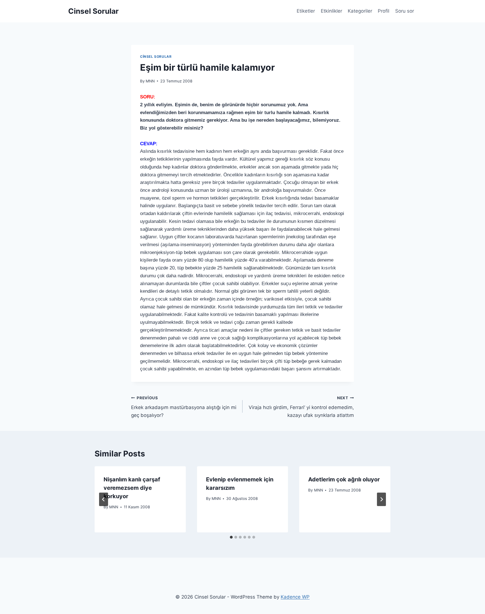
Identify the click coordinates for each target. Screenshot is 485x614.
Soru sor (404, 11)
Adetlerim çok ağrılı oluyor (344, 479)
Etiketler (306, 11)
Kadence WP (295, 597)
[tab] (231, 537)
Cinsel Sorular (155, 56)
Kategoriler (360, 11)
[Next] (381, 499)
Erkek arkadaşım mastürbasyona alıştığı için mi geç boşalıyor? (183, 407)
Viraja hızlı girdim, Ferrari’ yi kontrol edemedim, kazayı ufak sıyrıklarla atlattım (301, 407)
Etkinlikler (331, 11)
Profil (383, 11)
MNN (150, 81)
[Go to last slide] (103, 499)
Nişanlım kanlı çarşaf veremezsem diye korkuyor (132, 488)
